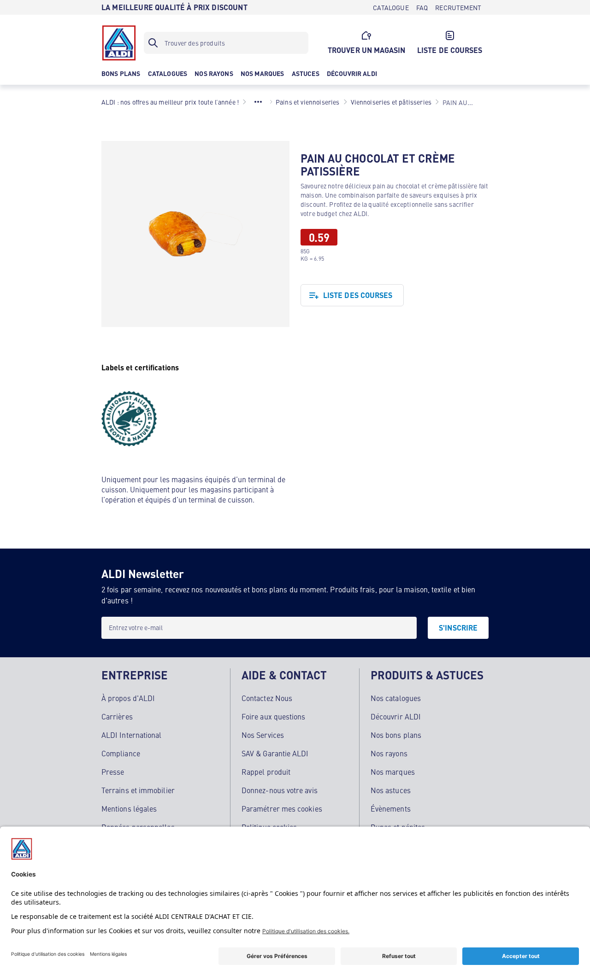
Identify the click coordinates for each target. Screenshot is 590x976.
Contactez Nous (267, 698)
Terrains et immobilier (138, 790)
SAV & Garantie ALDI (275, 753)
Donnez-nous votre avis (280, 790)
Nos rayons (389, 753)
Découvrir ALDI (396, 716)
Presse (112, 771)
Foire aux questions (274, 716)
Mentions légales (129, 808)
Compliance (120, 753)
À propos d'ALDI (128, 698)
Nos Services (263, 735)
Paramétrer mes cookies (282, 808)
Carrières (117, 716)
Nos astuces (391, 790)
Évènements (391, 808)
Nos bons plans (396, 735)
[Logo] (118, 42)
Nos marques (393, 771)
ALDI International (131, 735)
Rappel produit (266, 771)
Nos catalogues (396, 698)
